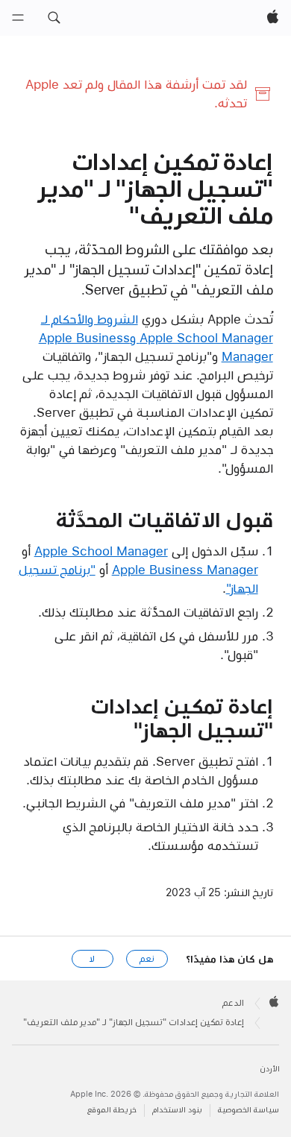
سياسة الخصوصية (248, 1110)
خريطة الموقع (112, 1110)
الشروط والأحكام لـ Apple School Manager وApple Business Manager (156, 338)
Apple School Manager (101, 551)
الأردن (270, 1069)
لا (92, 959)
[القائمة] (18, 18)
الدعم (233, 1002)
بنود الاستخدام (177, 1110)
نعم (147, 959)
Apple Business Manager (185, 569)
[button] (54, 18)
